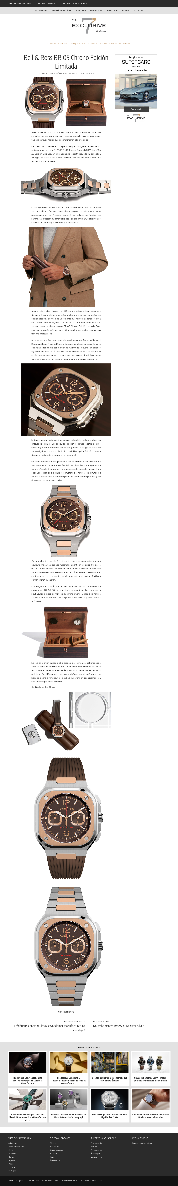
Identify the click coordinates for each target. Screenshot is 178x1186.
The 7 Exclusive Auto (47, 3)
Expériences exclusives (142, 1143)
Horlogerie (96, 10)
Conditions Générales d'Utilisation (43, 1181)
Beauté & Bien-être (61, 10)
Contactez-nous (69, 1181)
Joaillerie (81, 10)
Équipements (96, 1157)
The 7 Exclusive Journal (20, 3)
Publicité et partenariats (91, 1181)
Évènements (55, 1160)
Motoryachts (96, 1143)
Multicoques (96, 1150)
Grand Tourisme (56, 1150)
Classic (53, 1143)
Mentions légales (16, 1181)
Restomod (54, 1147)
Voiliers (94, 1147)
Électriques (96, 1153)
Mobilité (11, 1167)
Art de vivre (41, 10)
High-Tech (112, 10)
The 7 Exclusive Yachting (74, 3)
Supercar (53, 1153)
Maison (125, 10)
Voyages (138, 10)
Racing (52, 1157)
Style (10, 1150)
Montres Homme (66, 1012)
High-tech (12, 1160)
